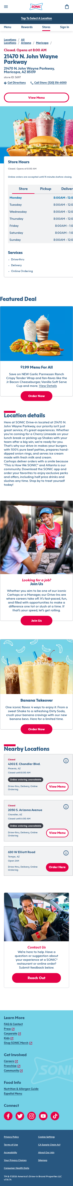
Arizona (26, 43)
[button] (38, 774)
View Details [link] (48, 386)
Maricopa (42, 43)
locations (10, 40)
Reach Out (37, 978)
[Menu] (6, 6)
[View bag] (67, 6)
